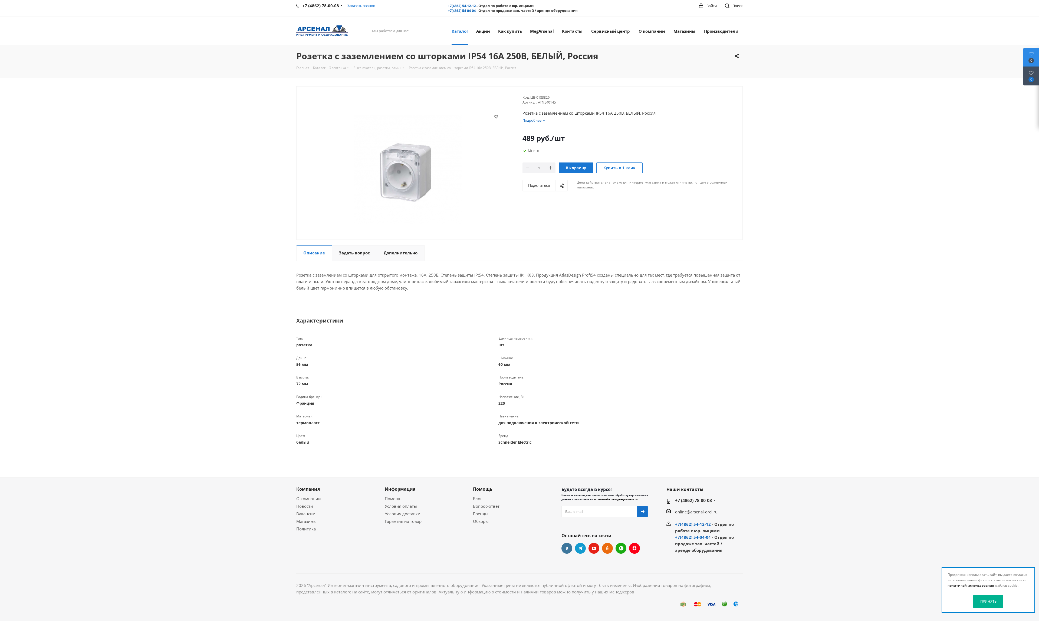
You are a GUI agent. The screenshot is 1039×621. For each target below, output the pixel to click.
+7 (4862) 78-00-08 (693, 500)
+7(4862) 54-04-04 (462, 10)
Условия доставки (402, 513)
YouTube (593, 548)
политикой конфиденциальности (615, 499)
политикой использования (971, 585)
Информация (400, 489)
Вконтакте (566, 548)
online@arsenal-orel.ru (696, 511)
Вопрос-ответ (486, 506)
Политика (306, 529)
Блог (477, 498)
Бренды (480, 513)
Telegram (580, 548)
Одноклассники (607, 548)
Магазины (306, 521)
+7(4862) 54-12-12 (462, 5)
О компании (308, 498)
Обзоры (481, 521)
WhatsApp (621, 548)
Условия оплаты (401, 506)
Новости (304, 506)
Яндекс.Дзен (634, 548)
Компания (308, 489)
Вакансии (305, 513)
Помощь (393, 498)
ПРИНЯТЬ (988, 601)
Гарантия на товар (403, 521)
